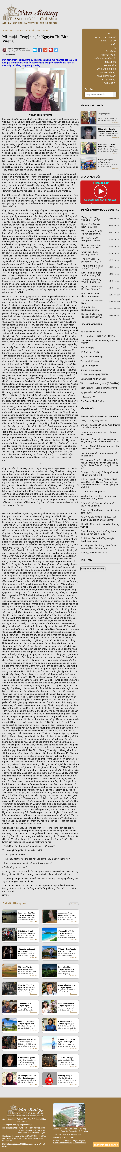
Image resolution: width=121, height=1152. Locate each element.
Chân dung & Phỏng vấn (105, 58)
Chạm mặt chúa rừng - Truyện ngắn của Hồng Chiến (67, 986)
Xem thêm (74, 904)
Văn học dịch (110, 83)
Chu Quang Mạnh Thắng (92, 401)
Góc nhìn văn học (108, 73)
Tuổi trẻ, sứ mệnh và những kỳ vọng (106, 161)
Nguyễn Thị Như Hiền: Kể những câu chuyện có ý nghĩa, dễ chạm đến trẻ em (99, 440)
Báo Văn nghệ (87, 347)
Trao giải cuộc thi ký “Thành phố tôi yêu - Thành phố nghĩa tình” (99, 473)
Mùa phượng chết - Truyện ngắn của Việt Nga (67, 1004)
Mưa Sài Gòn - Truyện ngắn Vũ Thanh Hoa (27, 986)
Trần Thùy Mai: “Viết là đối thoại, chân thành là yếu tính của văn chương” (98, 518)
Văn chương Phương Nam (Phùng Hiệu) (99, 383)
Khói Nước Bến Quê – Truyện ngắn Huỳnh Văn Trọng (27, 914)
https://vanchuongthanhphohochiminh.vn (69, 1143)
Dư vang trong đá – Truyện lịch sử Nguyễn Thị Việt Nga (66, 1077)
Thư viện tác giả (108, 55)
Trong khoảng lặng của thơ (93, 420)
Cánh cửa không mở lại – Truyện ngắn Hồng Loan (26, 950)
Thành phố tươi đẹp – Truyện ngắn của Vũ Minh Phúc (67, 932)
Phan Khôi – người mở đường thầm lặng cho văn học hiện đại (98, 532)
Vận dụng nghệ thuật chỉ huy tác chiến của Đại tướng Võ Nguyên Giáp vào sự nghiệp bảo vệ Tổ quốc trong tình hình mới (99, 464)
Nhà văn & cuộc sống (90, 370)
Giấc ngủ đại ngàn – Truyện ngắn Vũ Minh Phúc (27, 1022)
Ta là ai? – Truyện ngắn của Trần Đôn (66, 1059)
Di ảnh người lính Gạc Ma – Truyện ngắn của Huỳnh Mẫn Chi (27, 1077)
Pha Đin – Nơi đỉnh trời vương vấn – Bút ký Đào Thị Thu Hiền (100, 447)
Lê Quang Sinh (104, 114)
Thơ (114, 48)
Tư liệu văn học (109, 80)
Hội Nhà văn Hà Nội (89, 352)
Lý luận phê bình (109, 51)
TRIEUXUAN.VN (87, 397)
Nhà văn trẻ (110, 62)
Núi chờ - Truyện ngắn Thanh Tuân (25, 968)
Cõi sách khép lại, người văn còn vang (99, 416)
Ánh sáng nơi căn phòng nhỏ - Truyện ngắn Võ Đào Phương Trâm (67, 914)
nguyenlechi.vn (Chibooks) (93, 392)
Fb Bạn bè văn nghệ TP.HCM (94, 374)
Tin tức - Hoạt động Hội (105, 37)
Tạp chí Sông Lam (89, 365)
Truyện (5, 30)
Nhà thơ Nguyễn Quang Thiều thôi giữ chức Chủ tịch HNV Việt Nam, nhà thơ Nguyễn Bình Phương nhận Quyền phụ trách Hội (99, 483)
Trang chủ (111, 34)
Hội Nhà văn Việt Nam (90, 331)
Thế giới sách (110, 65)
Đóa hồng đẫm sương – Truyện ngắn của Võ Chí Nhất (27, 1040)
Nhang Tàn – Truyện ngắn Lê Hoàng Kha (66, 1040)
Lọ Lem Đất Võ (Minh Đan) (93, 379)
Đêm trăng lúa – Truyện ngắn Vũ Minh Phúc (67, 968)
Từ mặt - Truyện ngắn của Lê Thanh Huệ (67, 950)
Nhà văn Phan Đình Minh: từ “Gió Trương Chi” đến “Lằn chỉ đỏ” (100, 426)
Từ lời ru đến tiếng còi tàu (93, 491)
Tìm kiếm (89, 89)
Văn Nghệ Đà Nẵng (89, 361)
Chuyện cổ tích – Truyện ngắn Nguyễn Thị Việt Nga (66, 1022)
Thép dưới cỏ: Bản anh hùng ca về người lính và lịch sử (97, 504)
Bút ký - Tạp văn (108, 41)
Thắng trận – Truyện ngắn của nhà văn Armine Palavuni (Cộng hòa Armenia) (108, 130)
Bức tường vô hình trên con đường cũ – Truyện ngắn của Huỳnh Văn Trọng (26, 932)
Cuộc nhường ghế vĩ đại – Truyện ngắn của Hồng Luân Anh (27, 1059)
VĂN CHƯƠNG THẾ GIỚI (106, 69)
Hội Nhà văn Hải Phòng (91, 356)
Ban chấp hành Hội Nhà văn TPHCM (97, 336)
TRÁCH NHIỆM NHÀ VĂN (106, 76)
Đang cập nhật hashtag (92, 568)
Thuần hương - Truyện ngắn (24, 1004)
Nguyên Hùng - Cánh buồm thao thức (98, 388)
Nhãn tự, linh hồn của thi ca (93, 552)
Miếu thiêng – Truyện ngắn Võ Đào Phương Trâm (106, 145)
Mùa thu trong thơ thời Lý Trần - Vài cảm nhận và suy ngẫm (98, 497)
